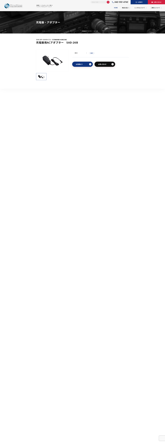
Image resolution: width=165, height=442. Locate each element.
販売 (92, 53)
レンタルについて (139, 8)
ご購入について (155, 8)
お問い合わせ (102, 64)
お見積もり (79, 64)
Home (116, 8)
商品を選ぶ (125, 8)
